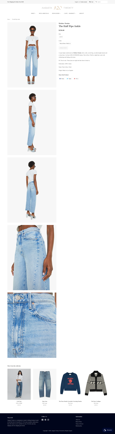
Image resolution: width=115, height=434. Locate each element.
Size (60, 34)
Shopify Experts (68, 430)
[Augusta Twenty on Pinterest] (45, 420)
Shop (33, 13)
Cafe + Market (69, 13)
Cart (92, 2)
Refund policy (79, 425)
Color (60, 40)
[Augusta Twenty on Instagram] (48, 420)
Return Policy (79, 421)
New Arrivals (44, 13)
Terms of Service (79, 423)
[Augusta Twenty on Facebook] (42, 420)
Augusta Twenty (55, 430)
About (81, 13)
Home (8, 19)
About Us (78, 419)
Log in (76, 2)
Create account (83, 2)
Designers (56, 13)
